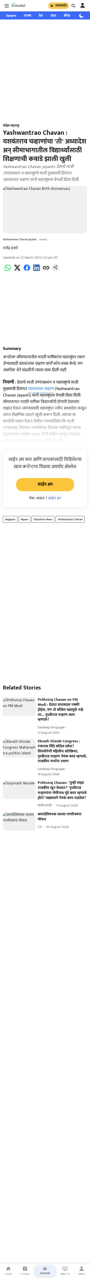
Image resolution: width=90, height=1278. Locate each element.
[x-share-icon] (17, 270)
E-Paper (25, 1273)
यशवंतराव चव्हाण (41, 388)
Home (8, 1273)
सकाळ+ (81, 1273)
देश (41, 15)
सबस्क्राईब (61, 5)
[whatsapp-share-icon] (8, 270)
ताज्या (27, 15)
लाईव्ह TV (65, 1273)
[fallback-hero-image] (19, 706)
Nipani (24, 519)
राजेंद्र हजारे (10, 248)
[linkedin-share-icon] (36, 270)
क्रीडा (67, 15)
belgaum (10, 519)
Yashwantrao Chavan (70, 519)
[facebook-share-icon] (27, 270)
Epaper (11, 15)
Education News (43, 519)
